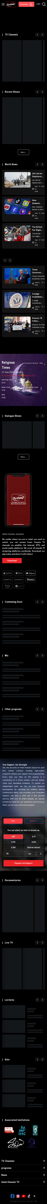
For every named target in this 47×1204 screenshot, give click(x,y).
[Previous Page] (37, 34)
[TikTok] (29, 1196)
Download (12, 560)
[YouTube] (23, 1196)
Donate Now (24, 4)
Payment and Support (23, 863)
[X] (34, 1196)
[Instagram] (18, 1196)
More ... (23, 152)
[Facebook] (12, 1196)
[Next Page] (42, 34)
